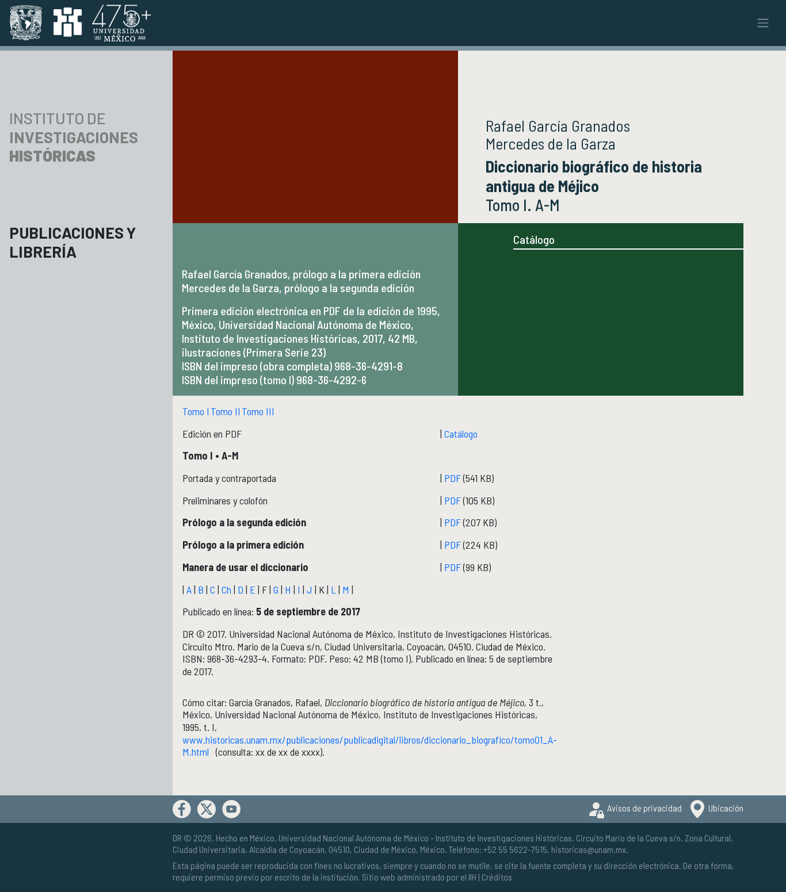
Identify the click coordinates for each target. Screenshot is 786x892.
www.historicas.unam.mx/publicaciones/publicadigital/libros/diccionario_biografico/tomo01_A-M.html (369, 746)
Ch (226, 589)
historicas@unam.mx (588, 849)
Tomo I (195, 411)
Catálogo (534, 239)
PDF (452, 478)
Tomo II (226, 411)
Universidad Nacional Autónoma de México (353, 837)
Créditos (497, 876)
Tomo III (258, 411)
